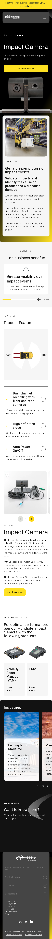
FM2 (32, 669)
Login (26, 6)
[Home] (5, 35)
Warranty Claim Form (33, 935)
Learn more (9, 688)
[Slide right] (31, 519)
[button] (26, 399)
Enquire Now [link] (24, 68)
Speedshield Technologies (21, 931)
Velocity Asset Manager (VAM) (13, 674)
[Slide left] (20, 519)
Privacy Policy (37, 931)
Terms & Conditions (14, 935)
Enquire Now (13, 592)
